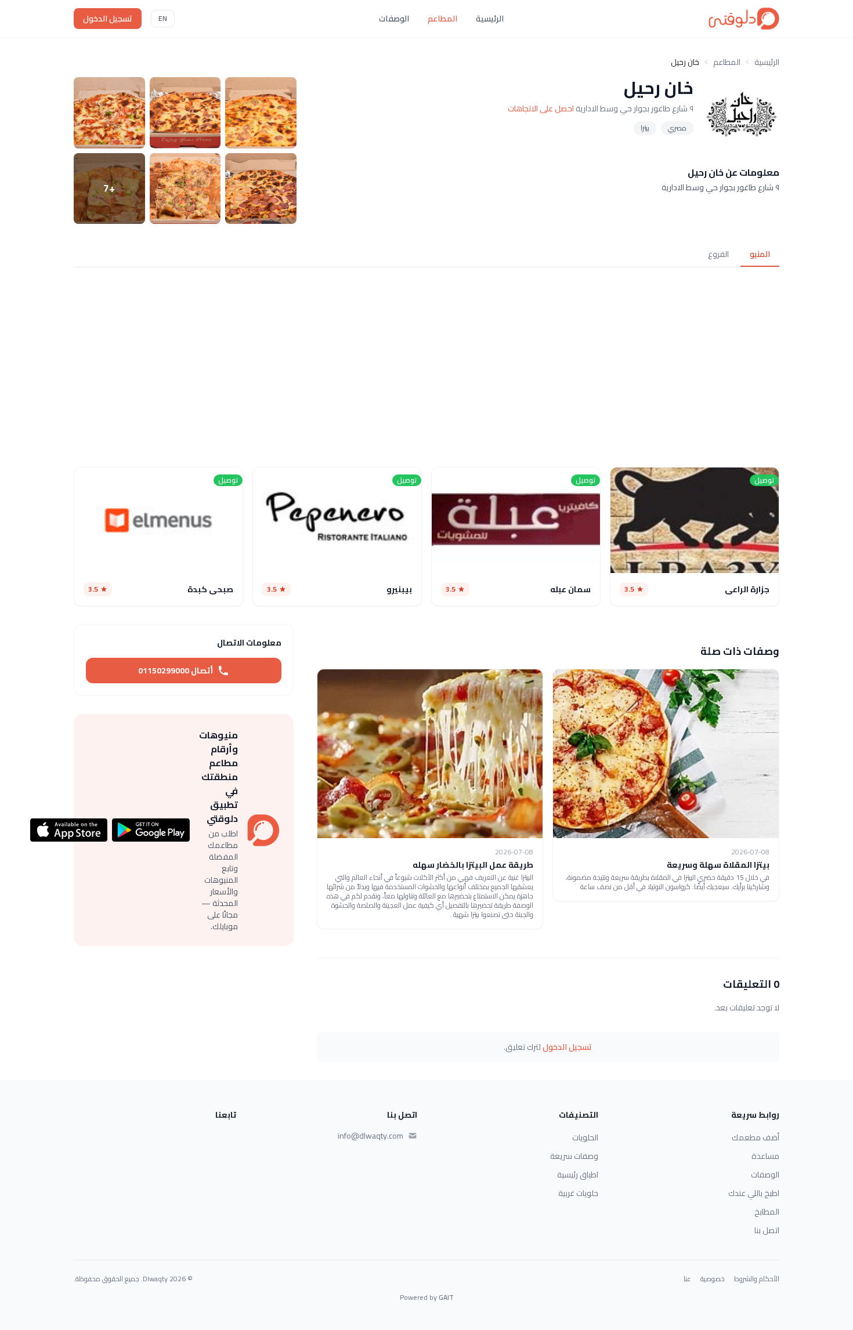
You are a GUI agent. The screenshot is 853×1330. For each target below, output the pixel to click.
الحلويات (585, 1137)
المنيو (760, 254)
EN (162, 18)
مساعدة (765, 1156)
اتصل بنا (766, 1230)
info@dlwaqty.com (370, 1135)
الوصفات (394, 18)
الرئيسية (490, 18)
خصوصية (712, 1279)
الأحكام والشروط (756, 1279)
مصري (677, 128)
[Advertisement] (426, 367)
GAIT (446, 1297)
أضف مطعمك (755, 1137)
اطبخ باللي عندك (753, 1193)
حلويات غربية (578, 1193)
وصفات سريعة (574, 1156)
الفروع (718, 254)
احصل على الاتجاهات (541, 108)
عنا (687, 1279)
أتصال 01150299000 (175, 670)
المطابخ (766, 1211)
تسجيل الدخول (107, 18)
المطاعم (442, 18)
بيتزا (645, 128)
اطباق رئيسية (577, 1174)
